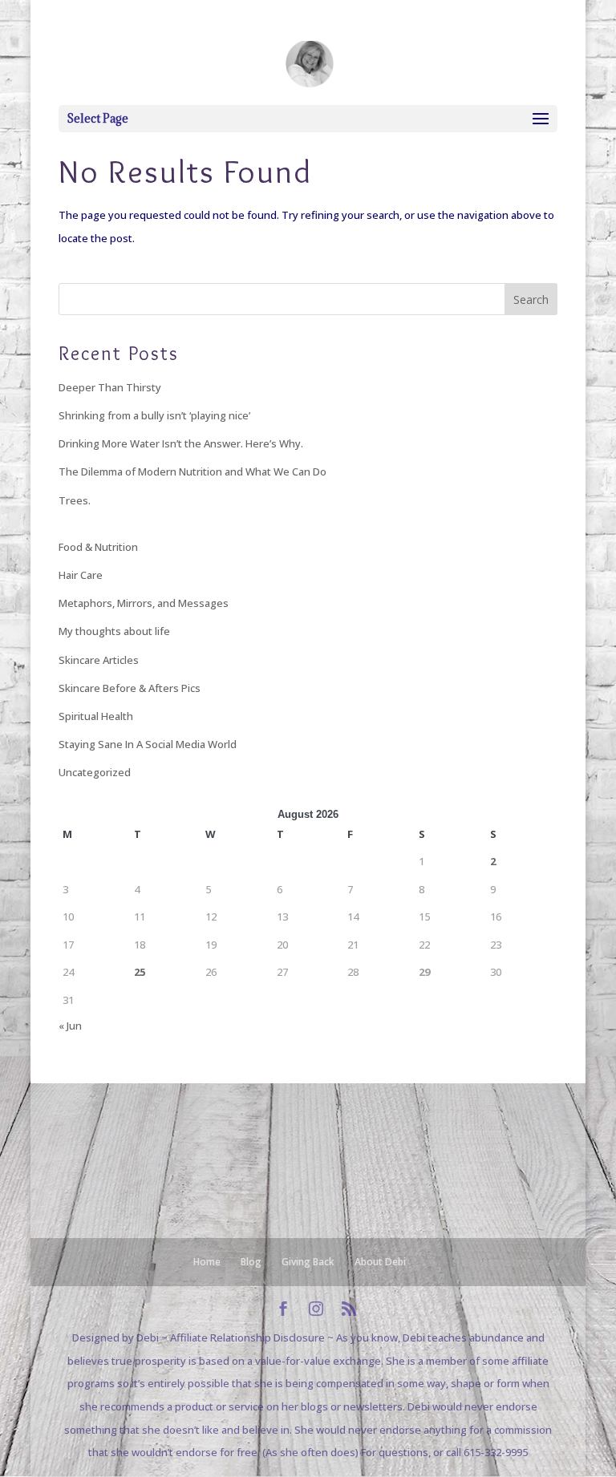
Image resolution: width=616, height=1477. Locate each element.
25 (139, 972)
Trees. (75, 500)
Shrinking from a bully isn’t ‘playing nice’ (154, 415)
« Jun (70, 1025)
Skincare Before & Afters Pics (130, 688)
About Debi (380, 1262)
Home (207, 1262)
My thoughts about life (114, 631)
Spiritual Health (96, 716)
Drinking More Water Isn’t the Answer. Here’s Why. (181, 443)
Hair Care (81, 575)
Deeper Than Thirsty (110, 387)
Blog (251, 1262)
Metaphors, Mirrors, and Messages (144, 603)
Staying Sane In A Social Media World (148, 744)
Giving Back (308, 1262)
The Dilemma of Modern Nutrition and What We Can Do (192, 471)
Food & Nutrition (98, 547)
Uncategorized (95, 772)
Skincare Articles (99, 660)
